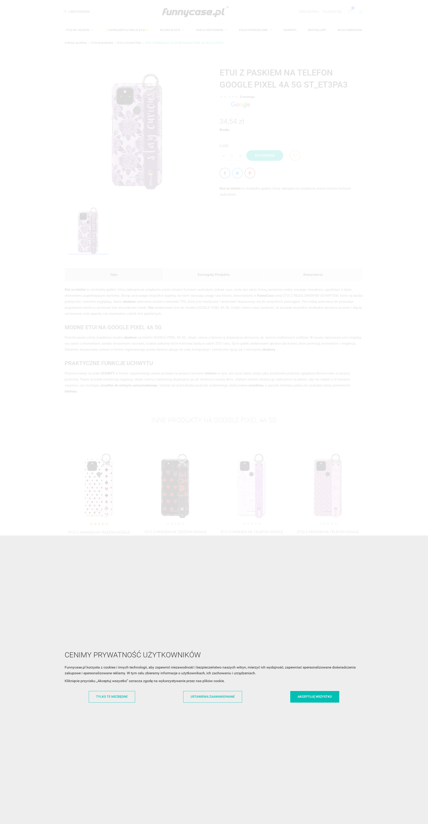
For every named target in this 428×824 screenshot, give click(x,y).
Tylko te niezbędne (112, 696)
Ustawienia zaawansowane (213, 696)
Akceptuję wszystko (315, 696)
